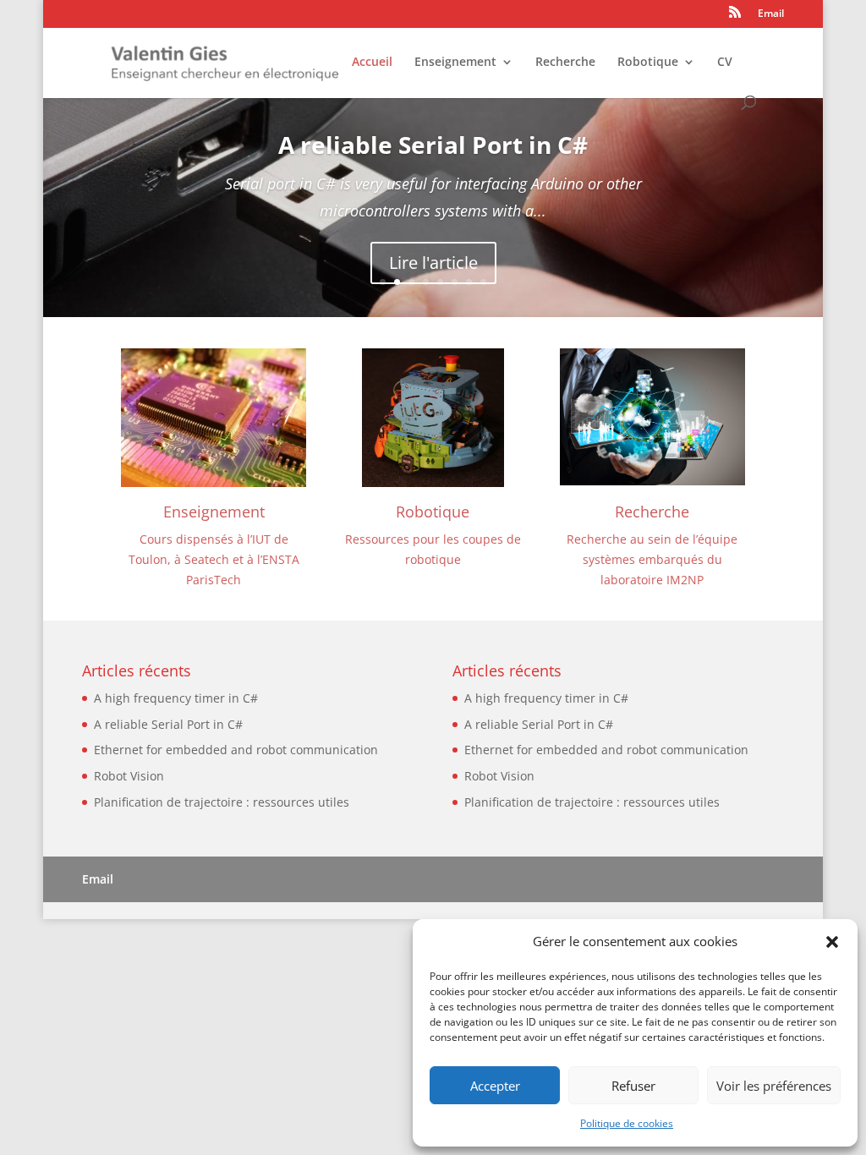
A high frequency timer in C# (176, 698)
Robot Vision (129, 776)
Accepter (495, 1085)
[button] (832, 941)
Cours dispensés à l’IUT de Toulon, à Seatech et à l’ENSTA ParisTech (214, 559)
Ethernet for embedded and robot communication (236, 750)
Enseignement (455, 62)
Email (771, 14)
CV (724, 62)
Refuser (633, 1085)
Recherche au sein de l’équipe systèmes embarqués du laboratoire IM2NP (652, 559)
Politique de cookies (626, 1123)
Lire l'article (433, 262)
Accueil (372, 62)
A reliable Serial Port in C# (433, 145)
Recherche (565, 62)
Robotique (647, 62)
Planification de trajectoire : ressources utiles (221, 802)
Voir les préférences (773, 1085)
